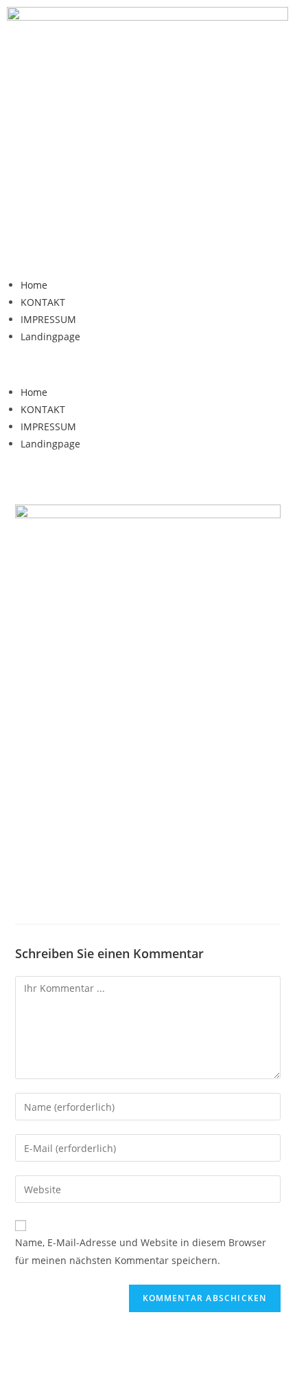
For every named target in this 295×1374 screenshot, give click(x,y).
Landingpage (50, 336)
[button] (147, 364)
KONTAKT (43, 302)
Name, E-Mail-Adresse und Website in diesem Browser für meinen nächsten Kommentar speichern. (140, 1251)
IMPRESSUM (48, 319)
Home (34, 284)
